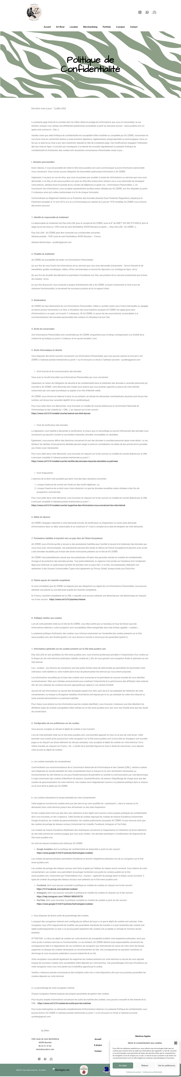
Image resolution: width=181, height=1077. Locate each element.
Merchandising (90, 27)
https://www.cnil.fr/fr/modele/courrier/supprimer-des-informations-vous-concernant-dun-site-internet (78, 505)
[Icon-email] (154, 12)
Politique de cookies (133, 1072)
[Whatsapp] (147, 12)
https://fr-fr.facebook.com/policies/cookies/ (57, 889)
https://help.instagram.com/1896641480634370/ (60, 896)
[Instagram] (140, 12)
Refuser (144, 1065)
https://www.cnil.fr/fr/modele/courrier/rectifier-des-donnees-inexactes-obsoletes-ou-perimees (74, 461)
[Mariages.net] (61, 1070)
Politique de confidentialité (152, 1072)
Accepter (123, 1065)
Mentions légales (143, 1036)
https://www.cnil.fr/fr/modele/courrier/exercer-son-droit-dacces (60, 413)
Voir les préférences (166, 1065)
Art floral (60, 27)
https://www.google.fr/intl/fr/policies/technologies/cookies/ (65, 853)
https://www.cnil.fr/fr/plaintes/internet (67, 599)
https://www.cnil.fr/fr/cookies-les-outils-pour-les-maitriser (64, 1003)
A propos (120, 27)
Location (74, 27)
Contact (133, 27)
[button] (175, 1043)
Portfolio (107, 27)
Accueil (47, 27)
